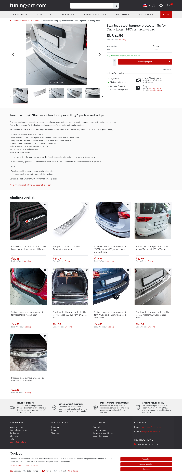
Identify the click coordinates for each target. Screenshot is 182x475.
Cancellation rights (18, 430)
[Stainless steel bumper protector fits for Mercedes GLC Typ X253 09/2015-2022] (70, 287)
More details (73, 471)
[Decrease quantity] (114, 64)
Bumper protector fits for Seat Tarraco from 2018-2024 (66, 247)
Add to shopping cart (144, 62)
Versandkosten (17, 427)
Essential (17, 471)
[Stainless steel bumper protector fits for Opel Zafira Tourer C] (29, 352)
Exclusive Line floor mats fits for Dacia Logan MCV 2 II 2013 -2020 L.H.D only (28, 247)
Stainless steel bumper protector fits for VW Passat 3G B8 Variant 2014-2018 (152, 315)
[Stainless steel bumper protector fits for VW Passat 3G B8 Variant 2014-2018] (153, 287)
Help (12, 439)
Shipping (122, 40)
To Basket (14, 433)
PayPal (48, 471)
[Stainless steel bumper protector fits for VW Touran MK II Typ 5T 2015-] (153, 221)
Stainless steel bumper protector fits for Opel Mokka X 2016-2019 (27, 313)
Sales (166, 15)
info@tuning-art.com (155, 90)
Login (53, 430)
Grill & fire (145, 15)
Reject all (146, 469)
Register (55, 427)
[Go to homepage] (10, 21)
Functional (61, 471)
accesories (19, 15)
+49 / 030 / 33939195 (156, 88)
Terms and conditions (103, 433)
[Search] (116, 6)
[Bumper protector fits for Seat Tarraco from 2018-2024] (70, 221)
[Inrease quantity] (114, 60)
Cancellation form (18, 442)
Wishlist (55, 433)
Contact (96, 427)
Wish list (168, 69)
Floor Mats (43, 15)
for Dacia (35, 21)
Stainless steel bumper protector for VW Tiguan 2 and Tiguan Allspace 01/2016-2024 (110, 249)
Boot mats (121, 15)
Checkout (14, 436)
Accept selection (146, 464)
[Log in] (153, 5)
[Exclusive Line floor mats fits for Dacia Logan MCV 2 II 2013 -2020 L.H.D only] (29, 221)
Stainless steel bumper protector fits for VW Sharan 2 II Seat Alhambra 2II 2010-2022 (110, 315)
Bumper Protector (94, 15)
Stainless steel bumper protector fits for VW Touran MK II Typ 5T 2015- (152, 247)
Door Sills (66, 15)
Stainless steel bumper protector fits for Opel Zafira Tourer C (27, 379)
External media (33, 471)
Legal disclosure (100, 436)
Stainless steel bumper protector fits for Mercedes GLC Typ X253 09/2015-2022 (70, 315)
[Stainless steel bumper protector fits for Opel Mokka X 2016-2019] (29, 287)
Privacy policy (99, 430)
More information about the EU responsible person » (31, 185)
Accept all (146, 459)
